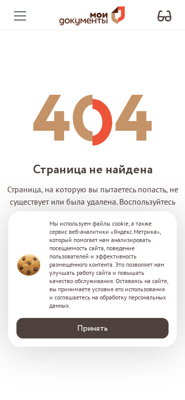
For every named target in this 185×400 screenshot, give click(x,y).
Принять (92, 328)
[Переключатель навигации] (20, 16)
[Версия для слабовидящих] (164, 16)
